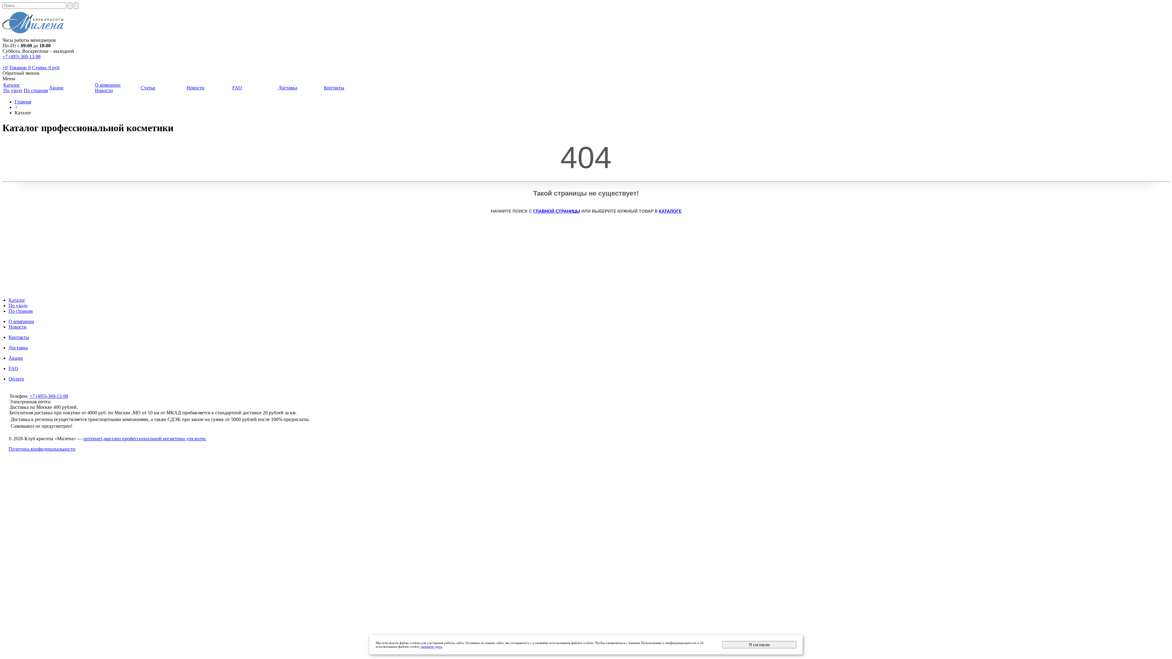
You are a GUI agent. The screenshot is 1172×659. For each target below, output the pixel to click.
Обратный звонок (21, 73)
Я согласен (759, 645)
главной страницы (556, 211)
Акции (16, 358)
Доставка (18, 347)
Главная (23, 101)
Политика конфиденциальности (42, 449)
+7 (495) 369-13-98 (21, 56)
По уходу (13, 90)
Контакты (19, 337)
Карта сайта (586, 459)
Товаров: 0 (20, 67)
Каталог (17, 300)
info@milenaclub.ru (71, 401)
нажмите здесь (431, 646)
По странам (36, 90)
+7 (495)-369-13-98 (49, 396)
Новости (104, 90)
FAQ (13, 368)
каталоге (670, 211)
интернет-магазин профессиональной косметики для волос (144, 438)
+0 (5, 67)
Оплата (16, 378)
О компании (21, 321)
